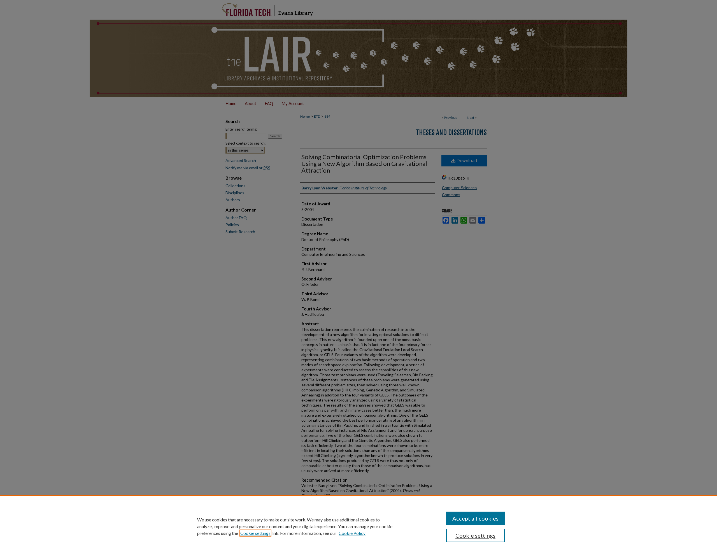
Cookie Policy (352, 533)
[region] (358, 526)
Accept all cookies (475, 518)
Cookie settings (255, 533)
